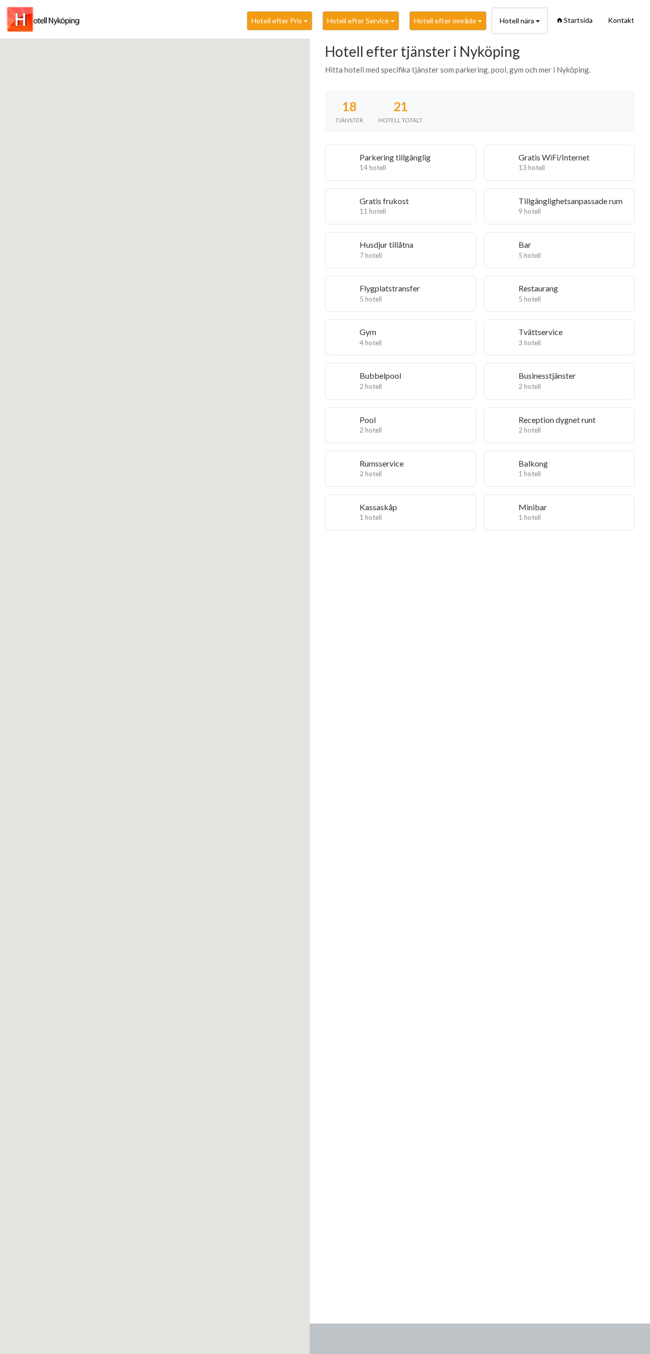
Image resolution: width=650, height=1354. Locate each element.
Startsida (578, 20)
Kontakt (621, 20)
